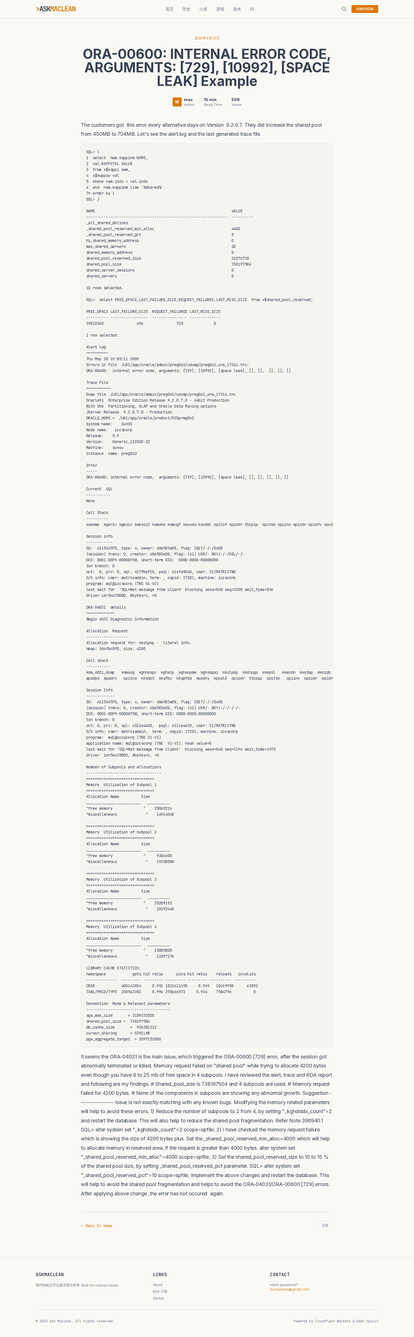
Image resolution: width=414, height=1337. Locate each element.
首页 (169, 9)
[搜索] (344, 9)
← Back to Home (96, 1225)
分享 (325, 1225)
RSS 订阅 (160, 1291)
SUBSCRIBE (365, 9)
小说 (203, 9)
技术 (237, 9)
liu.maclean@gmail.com (289, 1289)
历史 (186, 9)
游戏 (220, 9)
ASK (57, 9)
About (158, 1285)
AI (252, 9)
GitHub (158, 1298)
